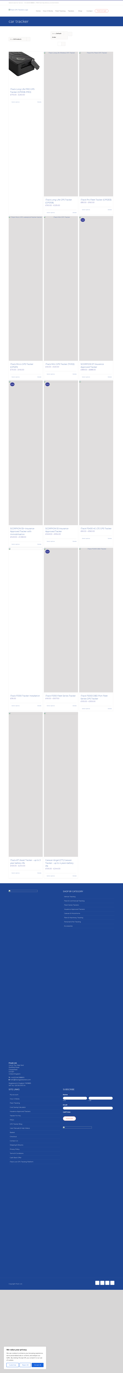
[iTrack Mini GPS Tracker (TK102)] (61, 288)
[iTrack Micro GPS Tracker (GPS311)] (26, 288)
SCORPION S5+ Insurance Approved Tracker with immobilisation (22, 531)
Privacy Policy (15, 1149)
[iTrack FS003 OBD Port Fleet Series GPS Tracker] (96, 620)
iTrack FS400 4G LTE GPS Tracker (96, 528)
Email (66, 1105)
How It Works (14, 1099)
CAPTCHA (66, 1112)
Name (66, 1095)
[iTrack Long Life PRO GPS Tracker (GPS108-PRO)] (26, 69)
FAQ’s (12, 1120)
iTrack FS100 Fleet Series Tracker (60, 696)
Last (90, 1100)
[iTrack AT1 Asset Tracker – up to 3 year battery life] (26, 784)
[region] (25, 1358)
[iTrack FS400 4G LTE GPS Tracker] (96, 453)
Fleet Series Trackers (71, 905)
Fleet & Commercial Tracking (74, 901)
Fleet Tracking (15, 1103)
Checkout (13, 1136)
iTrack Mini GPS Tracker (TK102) (59, 364)
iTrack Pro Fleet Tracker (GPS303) (96, 200)
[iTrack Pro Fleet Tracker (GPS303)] (96, 124)
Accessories (68, 926)
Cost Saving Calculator (18, 1107)
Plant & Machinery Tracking (73, 918)
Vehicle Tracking (69, 896)
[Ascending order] (70, 34)
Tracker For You (15, 1116)
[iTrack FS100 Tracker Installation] (26, 620)
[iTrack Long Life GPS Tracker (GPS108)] (61, 124)
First (64, 1100)
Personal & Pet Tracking (72, 922)
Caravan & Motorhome (72, 913)
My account (14, 1095)
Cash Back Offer (15, 1157)
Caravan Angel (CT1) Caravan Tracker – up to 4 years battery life (59, 863)
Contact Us (14, 1141)
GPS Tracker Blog (16, 1124)
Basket (12, 1132)
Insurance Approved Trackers (74, 909)
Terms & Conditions (16, 1153)
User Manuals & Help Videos (20, 1128)
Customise (12, 1365)
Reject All (25, 1365)
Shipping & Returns (16, 1145)
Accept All (37, 1365)
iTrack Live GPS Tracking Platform (21, 1162)
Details (39, 102)
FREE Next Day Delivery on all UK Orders (47, 2)
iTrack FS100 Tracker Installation (25, 696)
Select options (16, 102)
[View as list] (63, 44)
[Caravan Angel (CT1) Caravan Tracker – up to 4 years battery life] (61, 784)
